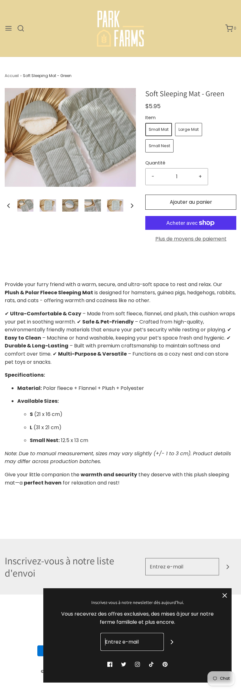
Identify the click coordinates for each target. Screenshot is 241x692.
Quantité (155, 163)
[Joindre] (227, 566)
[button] (8, 206)
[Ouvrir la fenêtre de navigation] (8, 28)
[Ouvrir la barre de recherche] (23, 28)
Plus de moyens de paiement (191, 238)
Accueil (12, 75)
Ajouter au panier (191, 202)
